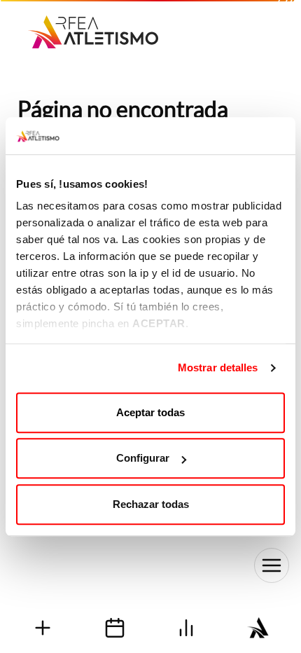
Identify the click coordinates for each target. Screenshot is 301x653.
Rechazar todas (151, 504)
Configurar (142, 458)
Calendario (115, 627)
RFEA (259, 627)
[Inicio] (93, 27)
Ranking (186, 627)
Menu (271, 565)
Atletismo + (43, 627)
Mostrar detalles (218, 367)
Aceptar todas (150, 412)
